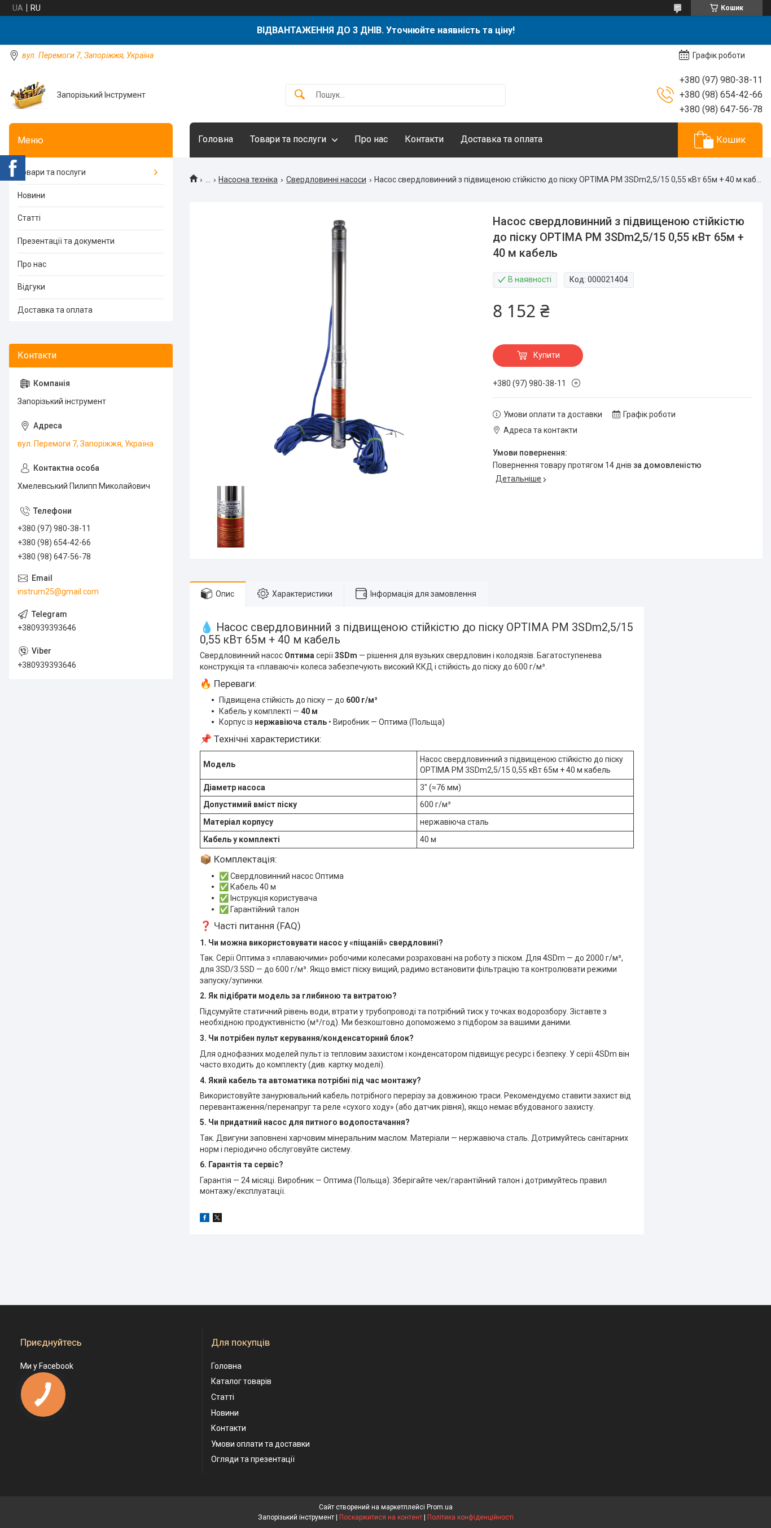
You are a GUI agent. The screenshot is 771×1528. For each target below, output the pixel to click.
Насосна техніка (248, 179)
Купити (546, 355)
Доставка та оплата (501, 139)
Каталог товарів (241, 1381)
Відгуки (31, 286)
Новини (31, 195)
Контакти (424, 139)
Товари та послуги (288, 139)
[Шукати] (300, 95)
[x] (217, 1219)
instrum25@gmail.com (58, 591)
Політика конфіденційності (470, 1517)
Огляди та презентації (253, 1459)
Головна (215, 139)
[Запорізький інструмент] (29, 95)
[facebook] (204, 1219)
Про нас (371, 139)
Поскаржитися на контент (380, 1517)
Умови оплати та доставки (260, 1443)
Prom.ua (440, 1507)
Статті (29, 217)
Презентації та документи (66, 241)
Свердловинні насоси (326, 179)
